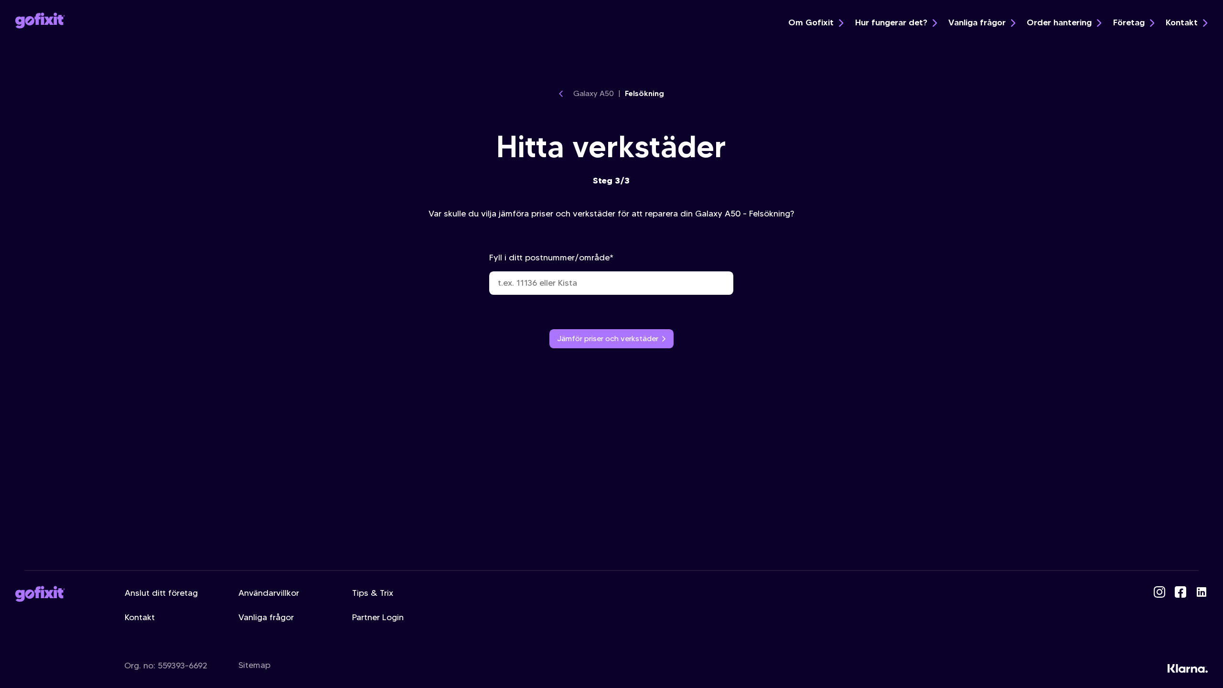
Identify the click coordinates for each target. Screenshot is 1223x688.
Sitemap (254, 665)
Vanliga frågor (977, 22)
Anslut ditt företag (161, 593)
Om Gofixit (811, 22)
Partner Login (378, 617)
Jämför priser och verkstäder (607, 338)
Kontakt (1182, 22)
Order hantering (1059, 22)
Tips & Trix (372, 593)
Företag (1129, 22)
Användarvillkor (268, 593)
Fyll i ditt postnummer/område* (551, 257)
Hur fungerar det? (891, 22)
